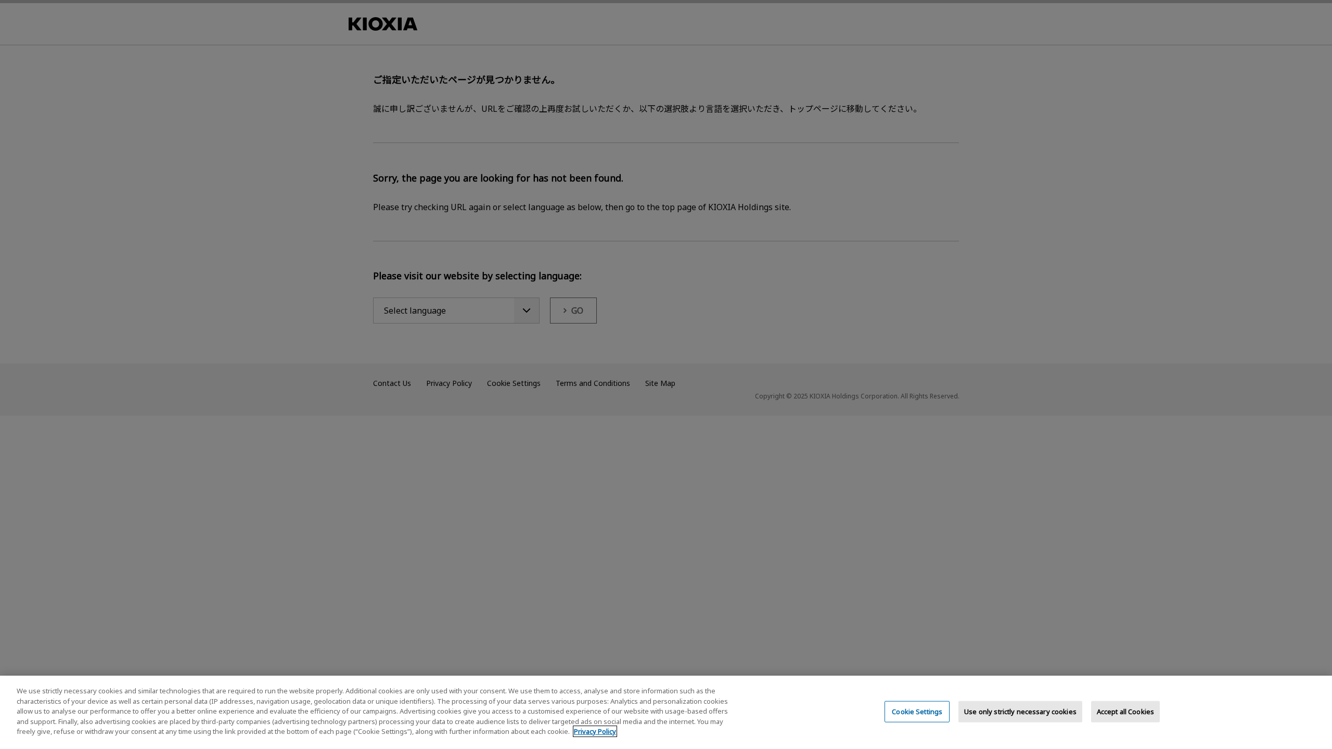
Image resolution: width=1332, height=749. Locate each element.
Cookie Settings (917, 711)
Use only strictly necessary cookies (1020, 711)
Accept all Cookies (1125, 711)
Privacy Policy (595, 731)
